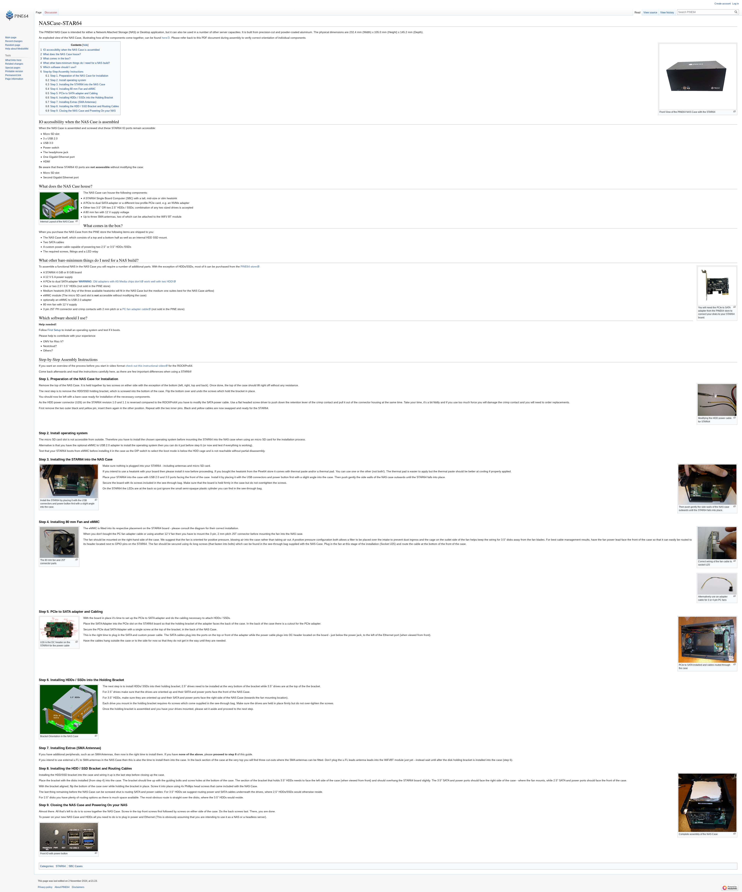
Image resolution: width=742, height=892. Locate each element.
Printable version (14, 71)
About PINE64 (62, 887)
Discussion (51, 12)
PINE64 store (249, 266)
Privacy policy (45, 887)
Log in (735, 3)
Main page (10, 37)
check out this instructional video (145, 365)
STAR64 (61, 866)
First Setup (54, 330)
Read (637, 12)
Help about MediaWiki (16, 48)
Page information (14, 79)
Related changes (14, 63)
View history (667, 12)
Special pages (12, 67)
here (164, 37)
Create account (723, 3)
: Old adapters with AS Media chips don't (110, 281)
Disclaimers (78, 887)
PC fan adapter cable (135, 309)
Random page (12, 45)
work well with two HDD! (158, 281)
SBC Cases (76, 866)
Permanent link (13, 75)
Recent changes (13, 41)
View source (650, 12)
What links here (13, 60)
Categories (46, 866)
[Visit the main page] (17, 15)
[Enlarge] (734, 111)
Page (39, 12)
